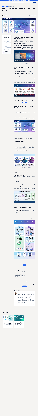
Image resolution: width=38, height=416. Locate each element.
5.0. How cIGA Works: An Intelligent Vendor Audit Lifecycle (7, 46)
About (13, 2)
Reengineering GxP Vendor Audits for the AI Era (7, 37)
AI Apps (17, 2)
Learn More (29, 0)
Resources (20, 2)
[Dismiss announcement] (37, 0)
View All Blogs (33, 312)
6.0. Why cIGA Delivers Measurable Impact (7, 47)
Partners (15, 2)
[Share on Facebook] (35, 15)
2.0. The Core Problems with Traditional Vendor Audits (6, 41)
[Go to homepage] (3, 2)
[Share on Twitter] (34, 15)
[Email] (32, 15)
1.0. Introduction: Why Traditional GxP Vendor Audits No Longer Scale (7, 39)
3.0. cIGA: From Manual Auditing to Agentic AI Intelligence (7, 42)
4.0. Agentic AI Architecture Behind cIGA (7, 44)
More (22, 2)
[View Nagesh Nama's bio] (2, 15)
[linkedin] (33, 304)
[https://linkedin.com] (31, 15)
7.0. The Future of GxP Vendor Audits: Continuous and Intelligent (7, 49)
